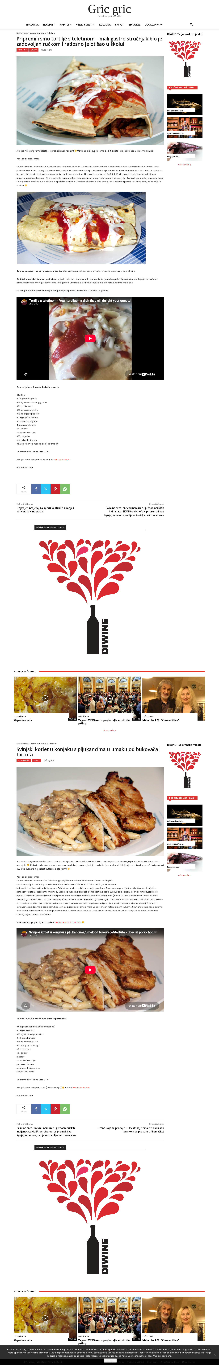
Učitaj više (183, 164)
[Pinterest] (55, 489)
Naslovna (32, 24)
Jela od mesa (37, 33)
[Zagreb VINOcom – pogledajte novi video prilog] (109, 698)
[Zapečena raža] (45, 698)
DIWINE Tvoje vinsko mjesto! (50, 527)
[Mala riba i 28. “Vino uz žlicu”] (173, 698)
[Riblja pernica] (184, 150)
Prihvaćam (110, 1360)
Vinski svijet (84, 24)
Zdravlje (134, 24)
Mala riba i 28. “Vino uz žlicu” (160, 720)
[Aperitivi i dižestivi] (184, 127)
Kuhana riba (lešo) (175, 110)
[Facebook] (36, 489)
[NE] (215, 1355)
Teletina (51, 33)
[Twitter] (46, 489)
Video (34, 49)
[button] (191, 24)
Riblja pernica (173, 156)
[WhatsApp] (65, 489)
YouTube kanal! (62, 459)
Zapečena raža (23, 720)
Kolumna (105, 24)
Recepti (48, 24)
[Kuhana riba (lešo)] (184, 104)
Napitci (64, 24)
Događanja (152, 24)
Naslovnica (22, 33)
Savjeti (119, 24)
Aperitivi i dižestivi (175, 133)
